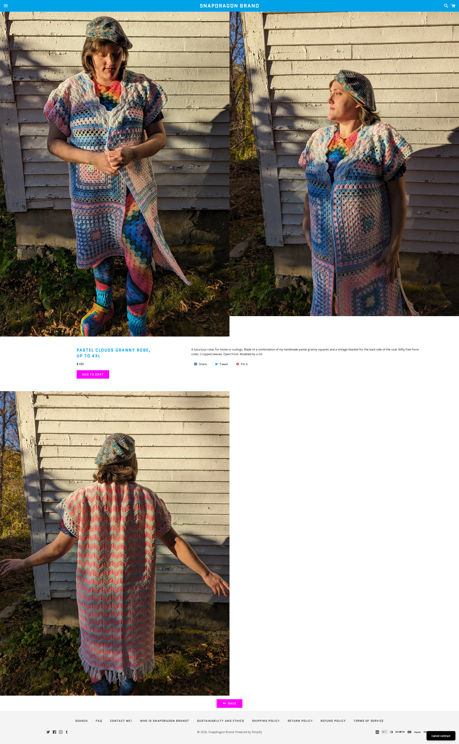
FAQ (99, 721)
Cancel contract (441, 736)
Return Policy (300, 721)
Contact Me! (121, 721)
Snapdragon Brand (229, 5)
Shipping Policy (266, 721)
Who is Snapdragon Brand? (164, 721)
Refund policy (333, 721)
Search (81, 721)
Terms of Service (369, 721)
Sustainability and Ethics (220, 721)
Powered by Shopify (248, 732)
